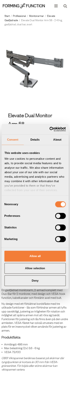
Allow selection (35, 268)
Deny (35, 280)
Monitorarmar (36, 15)
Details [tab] (35, 139)
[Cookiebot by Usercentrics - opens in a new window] (50, 129)
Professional (19, 15)
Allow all (35, 256)
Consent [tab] (12, 139)
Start (7, 15)
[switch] (60, 216)
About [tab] (57, 139)
